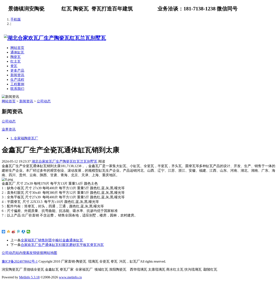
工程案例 (17, 84)
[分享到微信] (28, 231)
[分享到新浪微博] (13, 231)
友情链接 (36, 253)
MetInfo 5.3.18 (29, 277)
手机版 (15, 19)
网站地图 (50, 253)
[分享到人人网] (23, 231)
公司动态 (44, 101)
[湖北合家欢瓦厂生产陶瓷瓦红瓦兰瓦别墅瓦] (54, 38)
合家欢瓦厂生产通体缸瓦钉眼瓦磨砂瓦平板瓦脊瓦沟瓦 (62, 245)
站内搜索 (22, 253)
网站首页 (17, 48)
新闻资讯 (17, 75)
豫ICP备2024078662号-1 (20, 261)
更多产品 (17, 70)
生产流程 (17, 79)
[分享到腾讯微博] (18, 231)
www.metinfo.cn (70, 277)
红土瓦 (15, 61)
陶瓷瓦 (15, 57)
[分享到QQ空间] (8, 231)
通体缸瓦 (17, 52)
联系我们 (17, 88)
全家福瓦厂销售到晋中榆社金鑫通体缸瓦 (52, 240)
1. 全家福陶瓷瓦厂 (24, 138)
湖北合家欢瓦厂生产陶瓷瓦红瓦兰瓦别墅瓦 (64, 161)
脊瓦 (13, 66)
